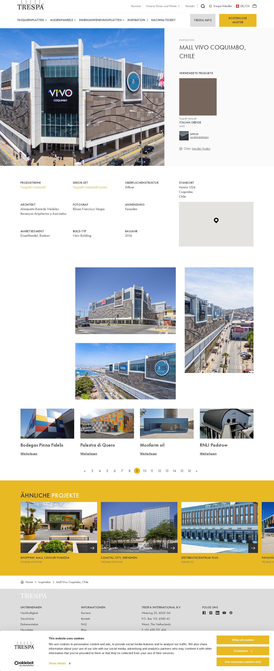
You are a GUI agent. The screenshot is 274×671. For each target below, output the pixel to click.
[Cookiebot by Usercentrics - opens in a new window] (24, 664)
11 (152, 471)
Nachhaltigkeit (29, 613)
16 (189, 471)
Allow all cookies (243, 639)
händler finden (201, 149)
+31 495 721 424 (155, 630)
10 (144, 471)
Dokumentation (29, 624)
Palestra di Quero (97, 445)
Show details (57, 663)
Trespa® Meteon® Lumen (90, 187)
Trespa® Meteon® (33, 187)
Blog (83, 630)
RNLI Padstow (214, 445)
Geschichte (27, 618)
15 (182, 471)
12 (159, 471)
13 (167, 471)
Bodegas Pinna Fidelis (42, 445)
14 (174, 471)
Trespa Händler (222, 6)
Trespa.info (203, 20)
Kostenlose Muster (238, 20)
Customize (241, 650)
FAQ (84, 624)
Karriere (86, 613)
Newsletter (27, 630)
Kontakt (85, 618)
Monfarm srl (152, 445)
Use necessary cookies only (243, 661)
